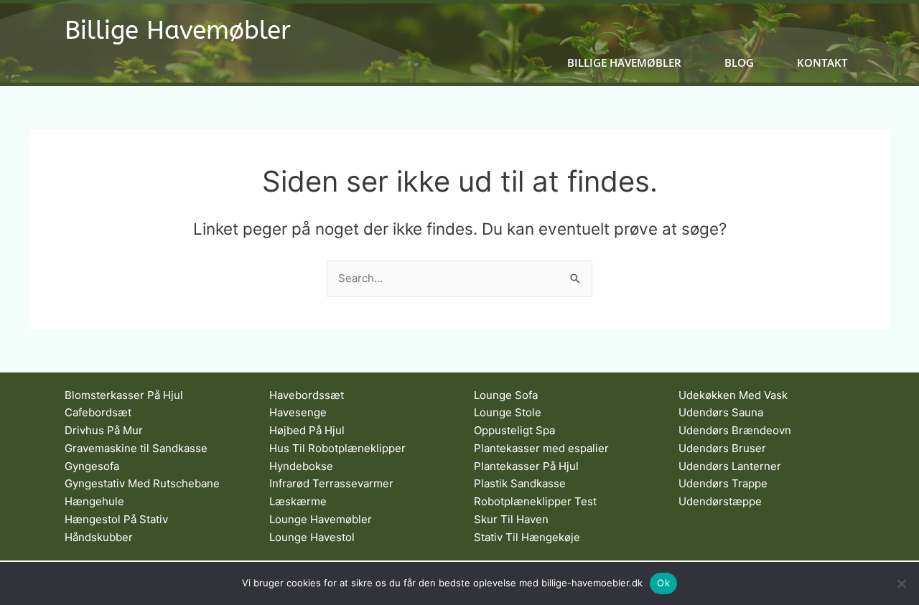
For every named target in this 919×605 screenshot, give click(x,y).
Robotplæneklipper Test (535, 501)
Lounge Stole (507, 412)
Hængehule (94, 501)
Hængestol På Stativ (116, 519)
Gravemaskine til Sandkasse (136, 448)
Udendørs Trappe (723, 483)
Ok (663, 582)
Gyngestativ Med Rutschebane (142, 483)
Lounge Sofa (506, 395)
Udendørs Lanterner (729, 466)
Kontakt (822, 62)
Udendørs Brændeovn (734, 430)
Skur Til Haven (511, 519)
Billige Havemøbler (178, 30)
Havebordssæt (306, 395)
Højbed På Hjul (307, 430)
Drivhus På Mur (104, 430)
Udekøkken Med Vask (733, 395)
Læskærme (298, 501)
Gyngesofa (92, 466)
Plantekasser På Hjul (526, 466)
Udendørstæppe (720, 501)
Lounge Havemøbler (320, 519)
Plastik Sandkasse (520, 483)
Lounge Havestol (312, 537)
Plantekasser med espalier (541, 448)
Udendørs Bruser (722, 448)
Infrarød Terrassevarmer (331, 483)
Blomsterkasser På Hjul (124, 395)
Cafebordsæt (98, 412)
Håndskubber (99, 537)
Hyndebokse (301, 466)
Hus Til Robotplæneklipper (337, 448)
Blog (739, 62)
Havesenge (298, 412)
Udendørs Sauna (720, 412)
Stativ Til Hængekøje (527, 537)
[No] (901, 583)
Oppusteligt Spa (514, 430)
